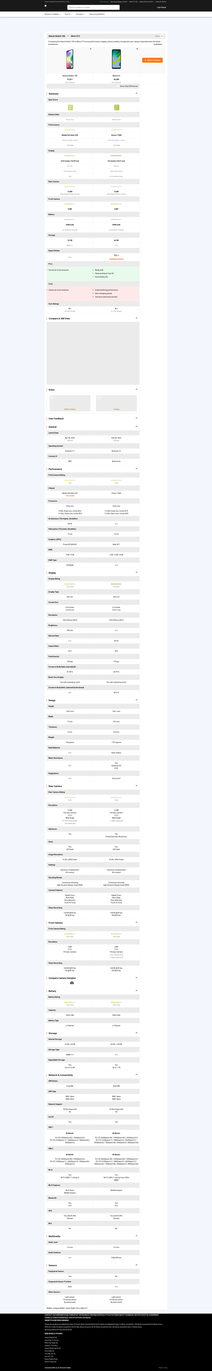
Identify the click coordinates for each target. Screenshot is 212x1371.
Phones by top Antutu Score (54, 1324)
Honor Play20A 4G (51, 1337)
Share (157, 36)
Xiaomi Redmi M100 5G (53, 1348)
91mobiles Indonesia (89, 1315)
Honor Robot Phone (51, 1359)
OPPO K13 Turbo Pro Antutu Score (56, 1327)
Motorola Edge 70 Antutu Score (119, 1324)
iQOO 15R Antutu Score (138, 1324)
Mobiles (49, 1308)
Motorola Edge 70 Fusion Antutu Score (76, 1324)
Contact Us (50, 1315)
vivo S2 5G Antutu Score (97, 1327)
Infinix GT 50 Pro (161, 2)
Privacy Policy (105, 1315)
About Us (123, 1315)
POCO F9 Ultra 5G (50, 1362)
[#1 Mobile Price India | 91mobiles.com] (52, 7)
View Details (70, 496)
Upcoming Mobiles (97, 14)
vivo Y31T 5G (49, 1356)
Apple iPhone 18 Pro (146, 2)
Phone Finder (69, 1315)
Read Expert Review (116, 259)
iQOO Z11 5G (133, 2)
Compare (59, 1315)
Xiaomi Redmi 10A (69, 76)
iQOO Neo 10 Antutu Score (133, 1327)
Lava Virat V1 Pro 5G (51, 1340)
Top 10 (77, 1315)
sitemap (115, 1315)
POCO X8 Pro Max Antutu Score (78, 1327)
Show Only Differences (129, 86)
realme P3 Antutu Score (154, 1324)
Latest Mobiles (104, 2)
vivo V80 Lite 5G (50, 1354)
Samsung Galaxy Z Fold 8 (119, 2)
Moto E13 (116, 76)
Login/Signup (161, 7)
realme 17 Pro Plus (51, 1345)
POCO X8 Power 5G (51, 1343)
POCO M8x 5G (49, 1351)
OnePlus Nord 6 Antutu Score (99, 1324)
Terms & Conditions (53, 1318)
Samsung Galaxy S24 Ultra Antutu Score (58, 1330)
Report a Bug (163, 1368)
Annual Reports (134, 1315)
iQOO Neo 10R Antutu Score (114, 1327)
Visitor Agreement (150, 1315)
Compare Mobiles (59, 1308)
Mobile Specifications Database (76, 1318)
